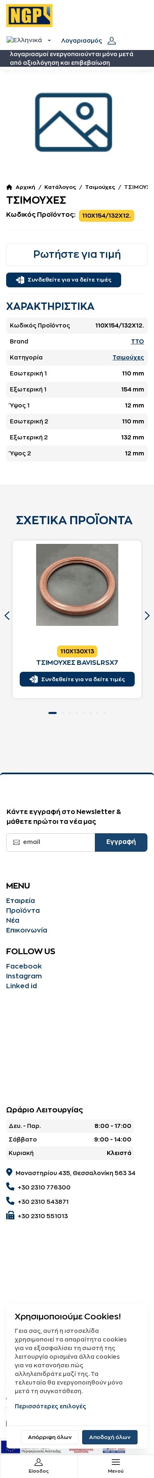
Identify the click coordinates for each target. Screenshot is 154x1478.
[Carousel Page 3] (70, 713)
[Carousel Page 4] (77, 713)
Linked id (21, 986)
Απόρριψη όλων (50, 1437)
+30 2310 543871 (43, 1202)
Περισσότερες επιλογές (50, 1406)
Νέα (12, 920)
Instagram (24, 976)
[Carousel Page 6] (91, 713)
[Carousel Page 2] (63, 713)
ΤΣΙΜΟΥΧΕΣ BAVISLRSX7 (77, 662)
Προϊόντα (23, 910)
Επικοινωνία (26, 930)
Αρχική (25, 187)
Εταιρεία (20, 901)
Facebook (24, 966)
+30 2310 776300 (44, 1187)
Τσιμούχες (100, 187)
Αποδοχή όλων (110, 1437)
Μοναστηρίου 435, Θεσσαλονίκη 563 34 (76, 1173)
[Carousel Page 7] (98, 713)
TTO (137, 341)
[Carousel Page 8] (104, 713)
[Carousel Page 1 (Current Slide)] (52, 713)
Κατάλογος (60, 187)
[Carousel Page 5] (84, 713)
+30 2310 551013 (43, 1216)
